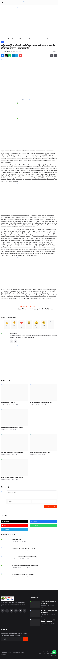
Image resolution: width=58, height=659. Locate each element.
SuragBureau (13, 333)
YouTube (6, 525)
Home (2, 39)
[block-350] (25, 99)
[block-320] (29, 360)
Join (26, 639)
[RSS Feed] (15, 341)
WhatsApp (35, 525)
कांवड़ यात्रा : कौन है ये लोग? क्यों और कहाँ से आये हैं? (12, 452)
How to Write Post (51, 655)
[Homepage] (29, 2)
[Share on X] (6, 55)
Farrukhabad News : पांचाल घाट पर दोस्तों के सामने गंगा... (24, 574)
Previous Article (23, 306)
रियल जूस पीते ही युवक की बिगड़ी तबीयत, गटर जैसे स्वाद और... (24, 548)
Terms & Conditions (45, 651)
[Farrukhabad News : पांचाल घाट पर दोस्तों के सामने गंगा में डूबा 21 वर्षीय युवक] (6, 576)
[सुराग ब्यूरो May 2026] (6, 542)
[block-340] (29, 272)
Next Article (33, 306)
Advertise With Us (51, 653)
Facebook (35, 521)
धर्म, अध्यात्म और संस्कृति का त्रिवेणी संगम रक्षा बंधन (41, 402)
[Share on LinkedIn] (13, 55)
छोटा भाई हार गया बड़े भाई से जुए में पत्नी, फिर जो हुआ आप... (48, 602)
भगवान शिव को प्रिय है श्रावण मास (8, 402)
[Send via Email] (20, 55)
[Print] (51, 55)
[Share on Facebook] (2, 55)
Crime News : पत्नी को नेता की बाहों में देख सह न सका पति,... (49, 611)
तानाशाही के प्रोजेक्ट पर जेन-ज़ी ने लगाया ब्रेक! (40, 452)
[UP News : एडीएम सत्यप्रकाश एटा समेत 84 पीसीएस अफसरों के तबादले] (6, 568)
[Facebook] (11, 341)
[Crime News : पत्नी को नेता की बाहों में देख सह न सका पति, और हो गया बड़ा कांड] (35, 613)
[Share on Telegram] (16, 55)
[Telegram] (20, 611)
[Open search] (55, 2)
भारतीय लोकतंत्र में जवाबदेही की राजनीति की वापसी (12, 427)
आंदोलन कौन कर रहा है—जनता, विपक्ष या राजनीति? (12, 477)
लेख (5, 39)
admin (13, 541)
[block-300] (29, 133)
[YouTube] (11, 611)
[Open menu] (2, 2)
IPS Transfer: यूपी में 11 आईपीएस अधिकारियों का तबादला (41, 309)
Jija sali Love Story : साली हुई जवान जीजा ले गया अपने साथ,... (48, 620)
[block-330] (29, 7)
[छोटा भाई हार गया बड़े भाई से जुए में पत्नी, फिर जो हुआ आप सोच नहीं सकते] (35, 604)
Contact (37, 651)
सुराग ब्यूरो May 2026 (16, 539)
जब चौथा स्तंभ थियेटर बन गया (22, 309)
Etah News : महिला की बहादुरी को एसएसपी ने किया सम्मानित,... (25, 557)
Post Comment (49, 506)
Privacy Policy (42, 653)
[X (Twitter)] (3, 611)
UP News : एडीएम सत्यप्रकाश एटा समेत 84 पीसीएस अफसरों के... (25, 565)
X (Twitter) (6, 521)
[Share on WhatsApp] (9, 55)
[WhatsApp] (16, 611)
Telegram (6, 529)
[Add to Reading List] (55, 55)
